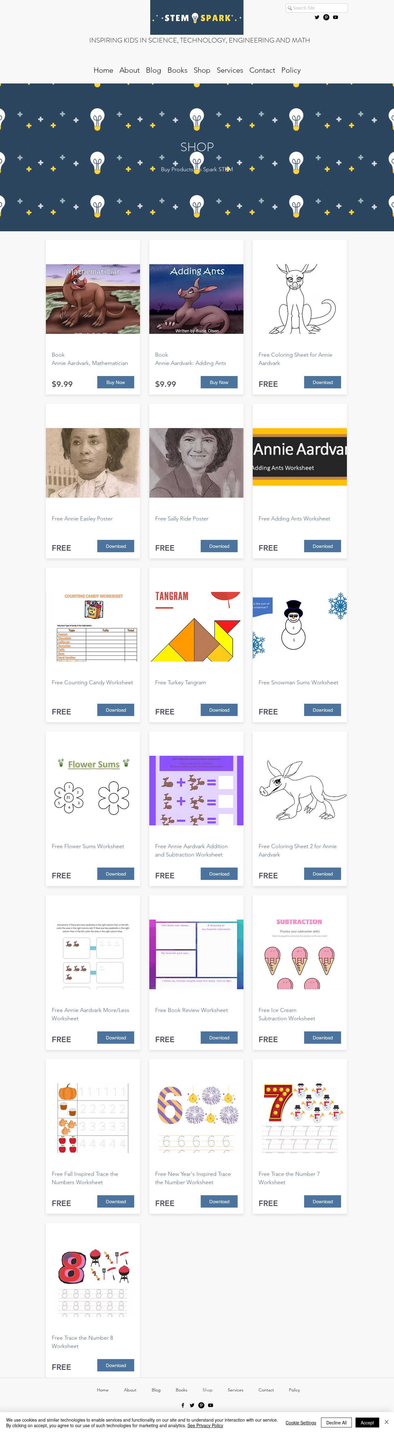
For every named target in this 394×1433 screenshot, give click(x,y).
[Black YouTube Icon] (335, 17)
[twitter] (317, 17)
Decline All (336, 1422)
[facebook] (183, 1405)
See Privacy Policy (205, 1425)
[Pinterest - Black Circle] (326, 17)
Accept (367, 1422)
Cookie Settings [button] (301, 1422)
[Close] (386, 1422)
